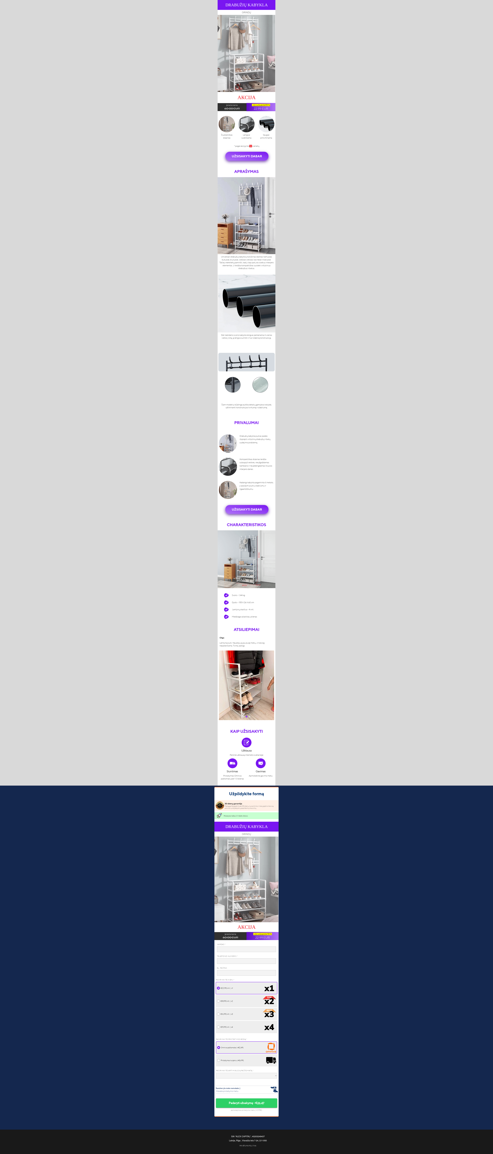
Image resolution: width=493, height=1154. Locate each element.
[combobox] (246, 1076)
